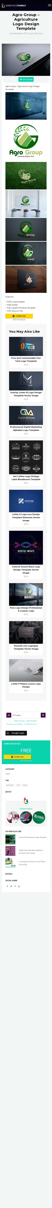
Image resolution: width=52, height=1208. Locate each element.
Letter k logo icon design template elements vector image (26, 517)
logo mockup (19, 721)
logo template (31, 721)
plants (25, 785)
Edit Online (27, 79)
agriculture (10, 785)
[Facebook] (7, 886)
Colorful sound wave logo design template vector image (26, 570)
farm (18, 785)
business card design (15, 724)
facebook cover (31, 724)
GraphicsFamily (26, 809)
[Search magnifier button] (43, 715)
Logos (7, 774)
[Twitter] (11, 886)
